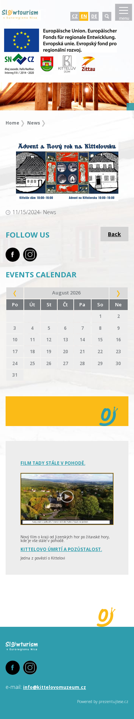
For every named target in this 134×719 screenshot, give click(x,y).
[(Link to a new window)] (60, 51)
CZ (75, 16)
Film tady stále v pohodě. (52, 463)
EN (84, 16)
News (33, 123)
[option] (67, 96)
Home (12, 123)
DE (94, 16)
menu (124, 18)
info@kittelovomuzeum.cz (54, 687)
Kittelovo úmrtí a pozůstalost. (61, 549)
